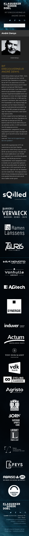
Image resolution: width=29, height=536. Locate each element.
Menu (9, 25)
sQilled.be (21, 531)
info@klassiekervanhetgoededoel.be (16, 519)
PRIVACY (13, 521)
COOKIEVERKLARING (20, 523)
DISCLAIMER (21, 521)
